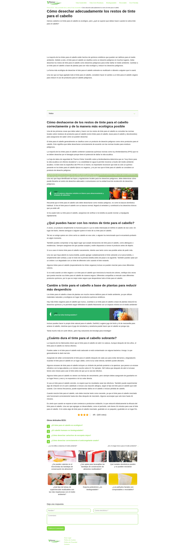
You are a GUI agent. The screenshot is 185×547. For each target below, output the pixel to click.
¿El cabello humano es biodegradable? (67, 430)
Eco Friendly (134, 3)
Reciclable (123, 3)
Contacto (67, 544)
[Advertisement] (92, 40)
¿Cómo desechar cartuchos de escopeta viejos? (71, 435)
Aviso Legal (67, 538)
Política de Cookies (70, 540)
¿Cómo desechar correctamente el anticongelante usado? (75, 440)
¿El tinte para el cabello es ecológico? (67, 425)
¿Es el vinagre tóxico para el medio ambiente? (122, 446)
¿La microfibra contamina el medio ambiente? (62, 446)
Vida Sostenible (81, 3)
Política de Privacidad (70, 542)
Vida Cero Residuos (96, 3)
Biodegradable (111, 3)
